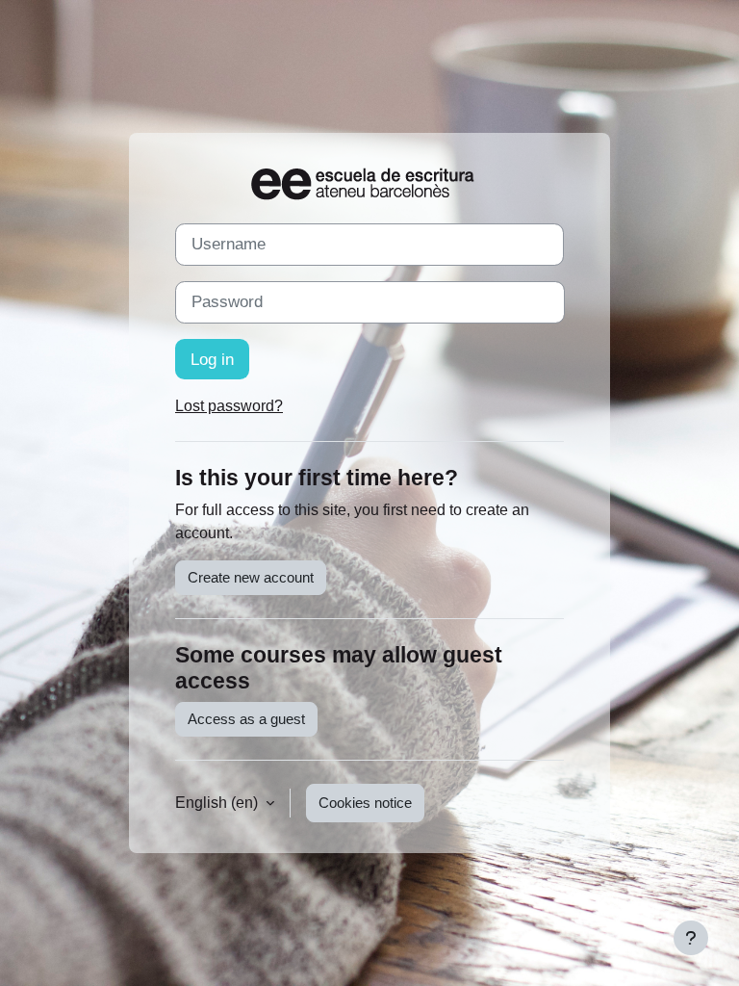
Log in (212, 359)
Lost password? (229, 406)
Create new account (251, 577)
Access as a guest (246, 719)
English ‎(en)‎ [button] (218, 802)
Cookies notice (365, 803)
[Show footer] (691, 938)
